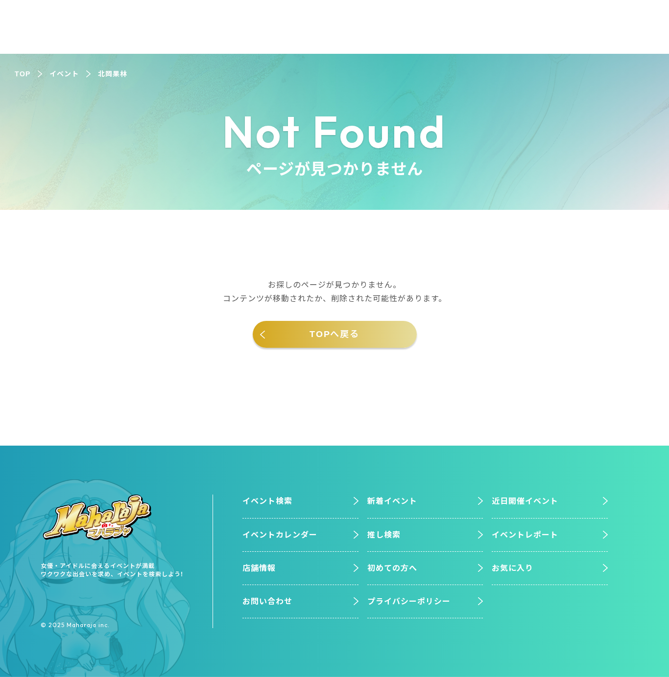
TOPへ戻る (334, 334)
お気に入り (512, 568)
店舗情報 (259, 568)
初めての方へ (392, 568)
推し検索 (384, 535)
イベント (64, 74)
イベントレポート (525, 535)
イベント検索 (267, 501)
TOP (22, 74)
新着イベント (392, 501)
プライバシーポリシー (409, 601)
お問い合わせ (267, 601)
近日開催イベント (525, 501)
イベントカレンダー (279, 535)
